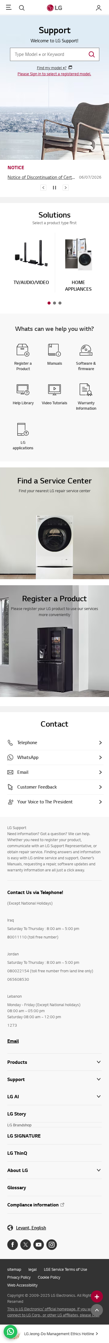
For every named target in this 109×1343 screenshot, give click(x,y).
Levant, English (31, 1228)
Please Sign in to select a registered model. (54, 73)
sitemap (14, 1269)
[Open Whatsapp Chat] (10, 1331)
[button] (31, 260)
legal (32, 1269)
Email (13, 1041)
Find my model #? (52, 67)
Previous (43, 188)
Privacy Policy (19, 1277)
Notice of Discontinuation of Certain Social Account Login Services (42, 177)
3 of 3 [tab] (59, 303)
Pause (54, 188)
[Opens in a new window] (12, 1244)
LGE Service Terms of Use (65, 1269)
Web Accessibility (22, 1285)
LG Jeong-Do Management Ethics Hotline (59, 1333)
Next (66, 188)
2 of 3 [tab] (54, 303)
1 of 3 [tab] (49, 303)
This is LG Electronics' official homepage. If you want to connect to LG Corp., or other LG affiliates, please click (54, 1312)
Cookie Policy (49, 1277)
